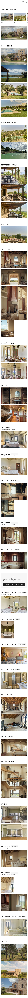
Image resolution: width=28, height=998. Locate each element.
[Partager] (26, 2)
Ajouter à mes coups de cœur (14, 584)
